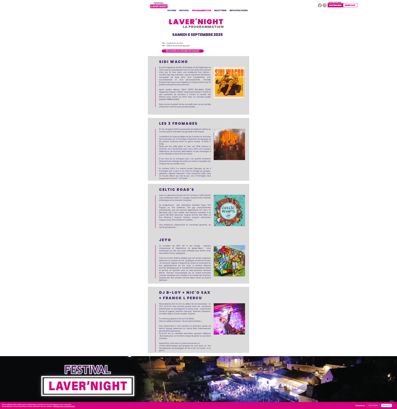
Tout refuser (373, 405)
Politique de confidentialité (64, 406)
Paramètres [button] (360, 405)
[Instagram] (325, 5)
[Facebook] (320, 5)
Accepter (386, 405)
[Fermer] (394, 405)
